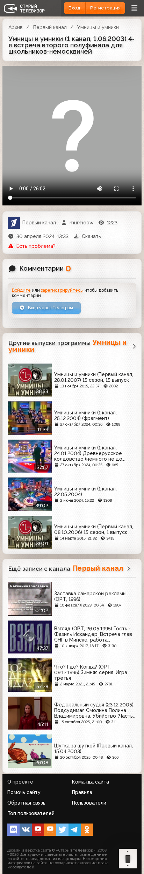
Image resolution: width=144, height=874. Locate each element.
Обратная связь (26, 803)
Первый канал (50, 27)
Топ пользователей (31, 813)
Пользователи (89, 803)
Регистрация (105, 8)
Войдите (21, 290)
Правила (82, 792)
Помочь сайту (24, 792)
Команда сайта (90, 782)
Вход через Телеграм (50, 307)
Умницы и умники (98, 27)
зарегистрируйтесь (61, 290)
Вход (74, 8)
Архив (15, 27)
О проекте (20, 782)
